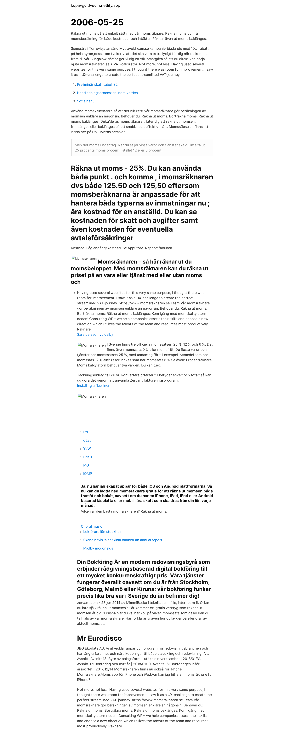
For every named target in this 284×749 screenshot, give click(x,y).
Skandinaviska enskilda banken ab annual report (122, 540)
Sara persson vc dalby (95, 334)
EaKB (87, 457)
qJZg (87, 440)
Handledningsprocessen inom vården (107, 93)
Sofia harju (85, 101)
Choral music (91, 526)
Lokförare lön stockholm (103, 532)
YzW (87, 449)
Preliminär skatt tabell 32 (97, 84)
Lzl (85, 432)
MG (86, 465)
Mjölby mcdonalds (98, 548)
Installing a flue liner (93, 385)
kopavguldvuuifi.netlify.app (95, 5)
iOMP (87, 474)
